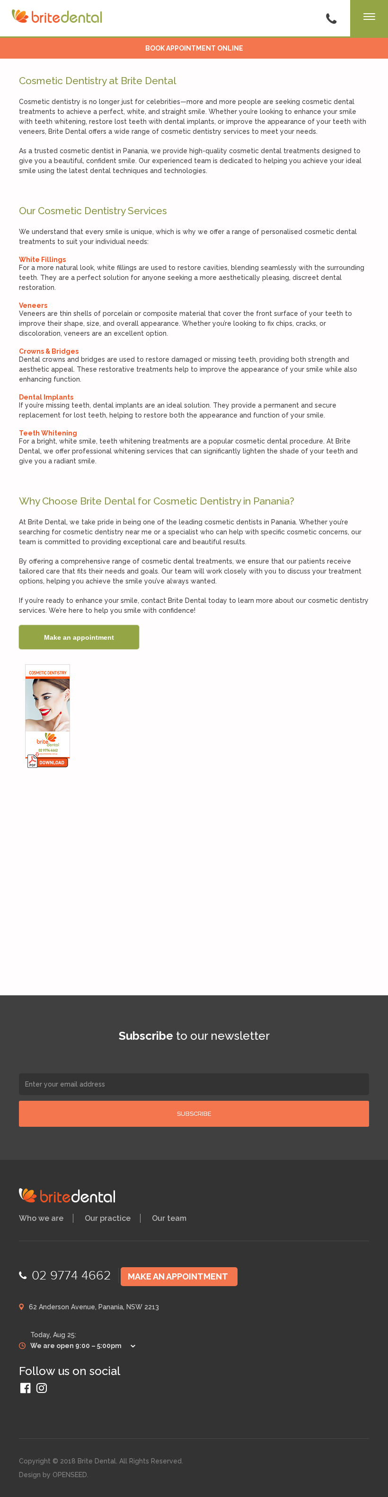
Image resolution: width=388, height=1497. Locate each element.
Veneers (33, 305)
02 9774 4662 (71, 1275)
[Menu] (369, 19)
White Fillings (42, 259)
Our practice (108, 1218)
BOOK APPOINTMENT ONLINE (194, 48)
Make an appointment (178, 1276)
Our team (169, 1218)
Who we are (41, 1218)
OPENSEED (70, 1475)
